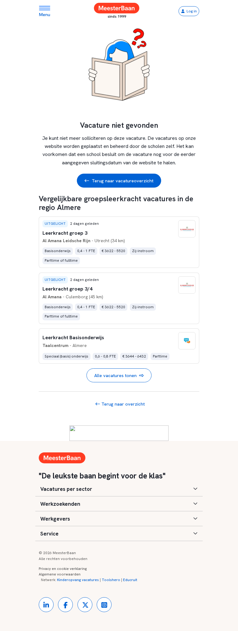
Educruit (130, 579)
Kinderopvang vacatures (78, 579)
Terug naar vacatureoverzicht (122, 181)
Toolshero (111, 579)
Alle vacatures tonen (115, 375)
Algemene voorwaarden (60, 574)
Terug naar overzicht (122, 404)
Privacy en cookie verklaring (63, 568)
